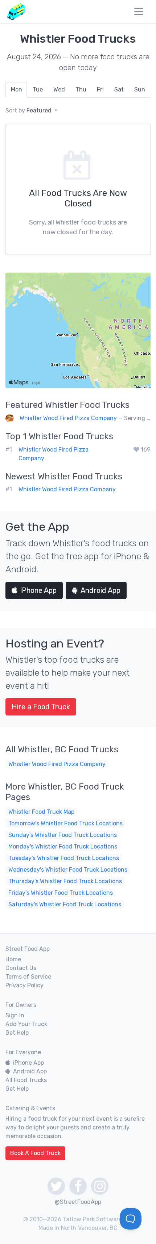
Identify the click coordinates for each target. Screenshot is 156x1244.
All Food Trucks (26, 1080)
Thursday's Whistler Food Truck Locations (65, 881)
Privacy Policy (24, 985)
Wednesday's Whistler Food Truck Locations (67, 869)
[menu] (138, 11)
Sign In (14, 1015)
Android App (100, 590)
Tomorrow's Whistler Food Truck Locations (65, 823)
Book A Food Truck (35, 1153)
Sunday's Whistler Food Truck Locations (62, 835)
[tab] (16, 90)
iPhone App (38, 590)
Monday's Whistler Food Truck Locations (62, 846)
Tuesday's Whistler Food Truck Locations (63, 858)
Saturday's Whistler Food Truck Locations (64, 904)
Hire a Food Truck (41, 706)
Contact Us (20, 968)
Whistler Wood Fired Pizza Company (68, 418)
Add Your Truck (26, 1024)
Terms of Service (28, 976)
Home (13, 959)
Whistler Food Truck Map (41, 811)
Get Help (17, 1032)
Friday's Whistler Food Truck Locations (60, 892)
